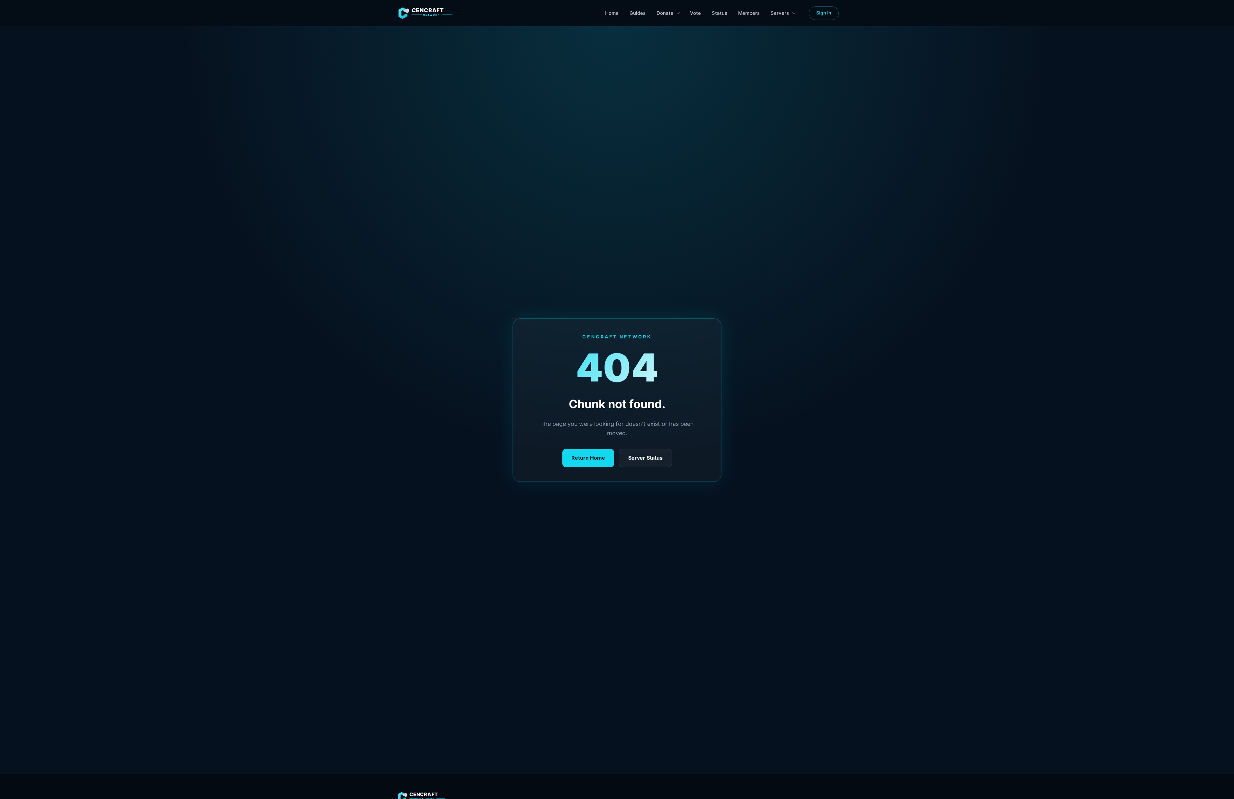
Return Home (588, 458)
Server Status (645, 458)
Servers (780, 13)
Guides (638, 13)
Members (749, 13)
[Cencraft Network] (433, 13)
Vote (695, 13)
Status (719, 13)
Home (612, 13)
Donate (665, 13)
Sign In (823, 12)
